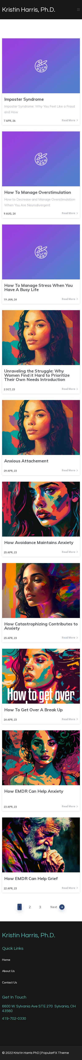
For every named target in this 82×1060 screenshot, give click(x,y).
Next (53, 907)
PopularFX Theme (55, 1052)
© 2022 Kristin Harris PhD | (21, 1052)
